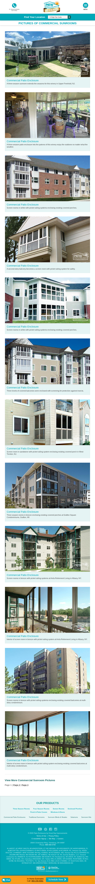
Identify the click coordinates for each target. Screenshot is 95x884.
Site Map (52, 839)
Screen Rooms (58, 809)
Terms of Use (41, 836)
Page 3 (25, 785)
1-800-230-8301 (46, 455)
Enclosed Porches (75, 809)
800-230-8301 (37, 881)
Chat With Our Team (47, 460)
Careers (60, 839)
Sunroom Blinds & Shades (57, 817)
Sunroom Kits (86, 817)
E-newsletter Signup (39, 839)
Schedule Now (56, 879)
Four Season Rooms (41, 809)
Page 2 (16, 785)
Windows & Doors (58, 812)
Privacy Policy (54, 836)
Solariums (74, 817)
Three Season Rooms (21, 809)
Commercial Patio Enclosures (14, 817)
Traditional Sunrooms (36, 817)
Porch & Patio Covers (38, 812)
